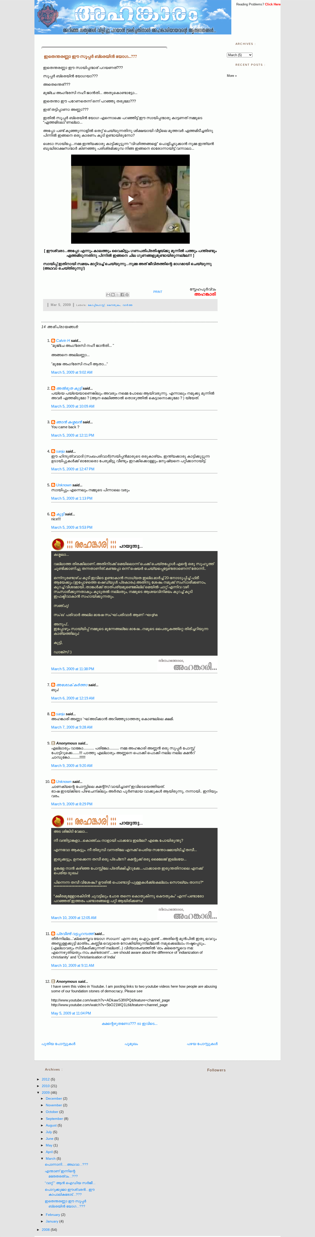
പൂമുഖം (131, 1044)
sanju (60, 451)
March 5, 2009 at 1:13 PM (72, 498)
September (55, 1119)
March (51, 1158)
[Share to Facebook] (122, 294)
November (54, 1105)
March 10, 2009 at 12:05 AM (73, 918)
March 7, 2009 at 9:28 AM (72, 727)
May (49, 1145)
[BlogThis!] (112, 294)
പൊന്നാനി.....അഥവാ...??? (66, 1164)
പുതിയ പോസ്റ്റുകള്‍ (58, 1044)
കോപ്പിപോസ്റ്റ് (96, 305)
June (50, 1139)
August (52, 1125)
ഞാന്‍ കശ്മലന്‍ (69, 422)
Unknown (63, 485)
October (52, 1112)
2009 (46, 1092)
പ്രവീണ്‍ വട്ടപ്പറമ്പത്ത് (75, 934)
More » (232, 76)
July (49, 1132)
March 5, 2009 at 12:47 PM (72, 469)
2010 (46, 1086)
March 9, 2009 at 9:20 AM (72, 765)
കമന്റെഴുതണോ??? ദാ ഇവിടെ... (130, 1023)
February (53, 1215)
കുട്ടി (60, 514)
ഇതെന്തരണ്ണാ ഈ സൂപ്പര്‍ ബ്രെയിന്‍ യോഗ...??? (90, 56)
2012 (46, 1079)
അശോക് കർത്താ (71, 685)
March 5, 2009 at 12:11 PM (72, 435)
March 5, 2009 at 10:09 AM (72, 406)
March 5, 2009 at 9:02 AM (72, 372)
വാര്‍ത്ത (128, 305)
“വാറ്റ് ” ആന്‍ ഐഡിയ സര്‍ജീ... (70, 1183)
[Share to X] (117, 294)
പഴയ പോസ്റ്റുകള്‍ (202, 1044)
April (50, 1152)
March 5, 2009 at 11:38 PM (72, 669)
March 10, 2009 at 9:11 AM (72, 965)
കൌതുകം (114, 305)
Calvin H (63, 340)
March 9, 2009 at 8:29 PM (72, 804)
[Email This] (108, 294)
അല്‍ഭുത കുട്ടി (69, 388)
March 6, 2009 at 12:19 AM (72, 698)
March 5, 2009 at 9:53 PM (72, 527)
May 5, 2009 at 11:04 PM (71, 1013)
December (54, 1098)
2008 (46, 1230)
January (52, 1221)
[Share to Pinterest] (127, 294)
